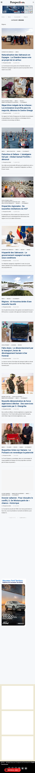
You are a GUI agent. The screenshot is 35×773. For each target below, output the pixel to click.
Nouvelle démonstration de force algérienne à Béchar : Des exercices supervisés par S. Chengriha (17, 403)
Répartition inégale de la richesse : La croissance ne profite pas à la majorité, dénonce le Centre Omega (17, 108)
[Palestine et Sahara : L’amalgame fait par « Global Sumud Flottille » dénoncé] (17, 138)
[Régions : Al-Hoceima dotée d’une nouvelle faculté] (17, 285)
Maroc (9, 17)
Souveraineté (17, 17)
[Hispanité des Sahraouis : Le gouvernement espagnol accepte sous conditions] (17, 236)
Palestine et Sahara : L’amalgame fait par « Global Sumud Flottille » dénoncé (16, 157)
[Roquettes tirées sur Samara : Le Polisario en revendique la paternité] (17, 433)
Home (3, 17)
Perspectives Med (7, 62)
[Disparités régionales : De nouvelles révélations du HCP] (17, 187)
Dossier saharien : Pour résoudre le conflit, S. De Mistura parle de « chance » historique (17, 500)
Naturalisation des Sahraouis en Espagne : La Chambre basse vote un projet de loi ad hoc (16, 57)
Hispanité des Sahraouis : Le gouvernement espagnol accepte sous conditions (16, 255)
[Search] (33, 2)
